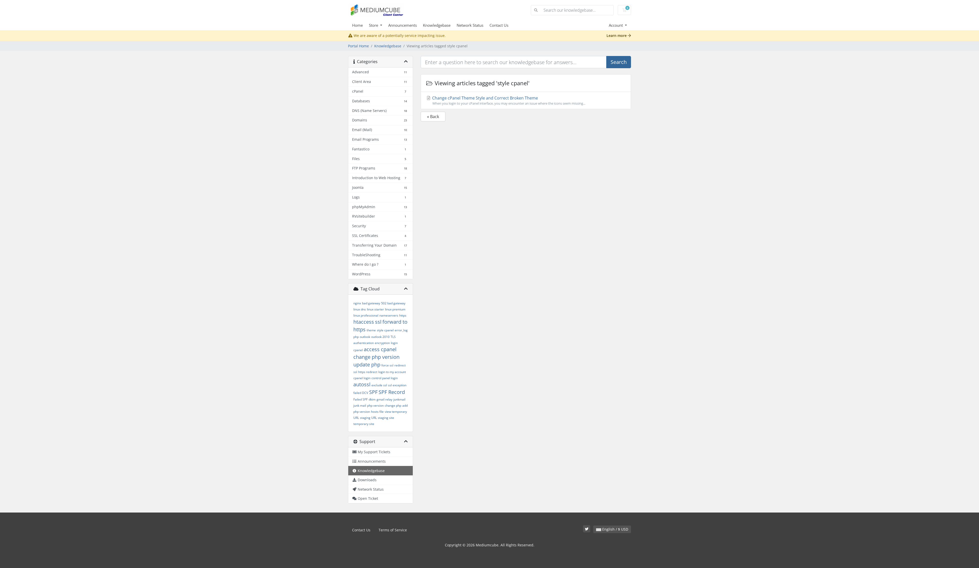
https (402, 315)
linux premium (395, 309)
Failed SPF (360, 399)
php (356, 337)
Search (619, 62)
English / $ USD (614, 529)
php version (375, 405)
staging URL (368, 418)
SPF (373, 392)
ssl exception (397, 385)
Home (357, 25)
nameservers (388, 315)
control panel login (384, 378)
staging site (386, 418)
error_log (401, 330)
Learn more (617, 35)
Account (616, 25)
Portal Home (358, 46)
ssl (378, 321)
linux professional (365, 315)
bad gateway (371, 303)
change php (393, 405)
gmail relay (384, 399)
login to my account (392, 372)
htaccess (363, 321)
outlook (365, 337)
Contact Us (499, 25)
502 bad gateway (393, 303)
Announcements (402, 25)
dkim (372, 399)
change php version (376, 356)
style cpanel (385, 330)
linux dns (359, 309)
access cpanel (380, 349)
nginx (357, 303)
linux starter (375, 309)
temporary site (363, 424)
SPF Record (392, 392)
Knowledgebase (436, 25)
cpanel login (361, 378)
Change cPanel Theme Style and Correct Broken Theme (508, 100)
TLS (393, 337)
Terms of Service (393, 530)
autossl (361, 384)
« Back (433, 116)
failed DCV (360, 393)
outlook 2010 (380, 337)
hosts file (377, 411)
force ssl (387, 365)
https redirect (367, 372)
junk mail (359, 405)
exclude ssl (379, 385)
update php (366, 364)
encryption (382, 343)
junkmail (399, 399)
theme (371, 330)
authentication (363, 343)
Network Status (470, 25)
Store (374, 25)
